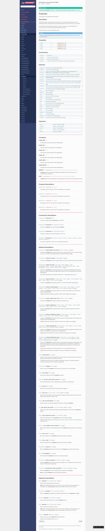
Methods (24, 83)
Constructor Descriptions (27, 90)
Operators (24, 85)
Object (23, 56)
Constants (24, 87)
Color (23, 47)
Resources (23, 28)
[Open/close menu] (20, 25)
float (22, 50)
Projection (24, 76)
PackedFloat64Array (25, 63)
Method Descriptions (26, 92)
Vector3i (23, 118)
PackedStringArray (25, 69)
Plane (23, 74)
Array (23, 39)
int (22, 52)
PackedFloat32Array (25, 61)
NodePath (23, 54)
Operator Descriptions (26, 94)
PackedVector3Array (25, 72)
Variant (23, 35)
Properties (24, 80)
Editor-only (23, 32)
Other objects (23, 30)
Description (24, 78)
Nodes (22, 27)
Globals (22, 25)
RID (22, 101)
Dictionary (24, 48)
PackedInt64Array (25, 67)
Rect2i (23, 99)
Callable (23, 45)
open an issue (77, 10)
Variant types (24, 34)
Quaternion (24, 96)
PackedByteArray (25, 58)
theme (50, 529)
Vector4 (23, 120)
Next (80, 521)
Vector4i (23, 122)
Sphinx (44, 529)
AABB (23, 37)
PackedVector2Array (25, 71)
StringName (24, 107)
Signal (23, 103)
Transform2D (24, 109)
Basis (23, 41)
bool (22, 43)
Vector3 (23, 116)
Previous (42, 521)
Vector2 (23, 112)
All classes (23, 23)
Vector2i (23, 114)
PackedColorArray (25, 59)
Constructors (25, 81)
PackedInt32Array (25, 65)
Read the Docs (60, 529)
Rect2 (23, 98)
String (23, 105)
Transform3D (24, 110)
